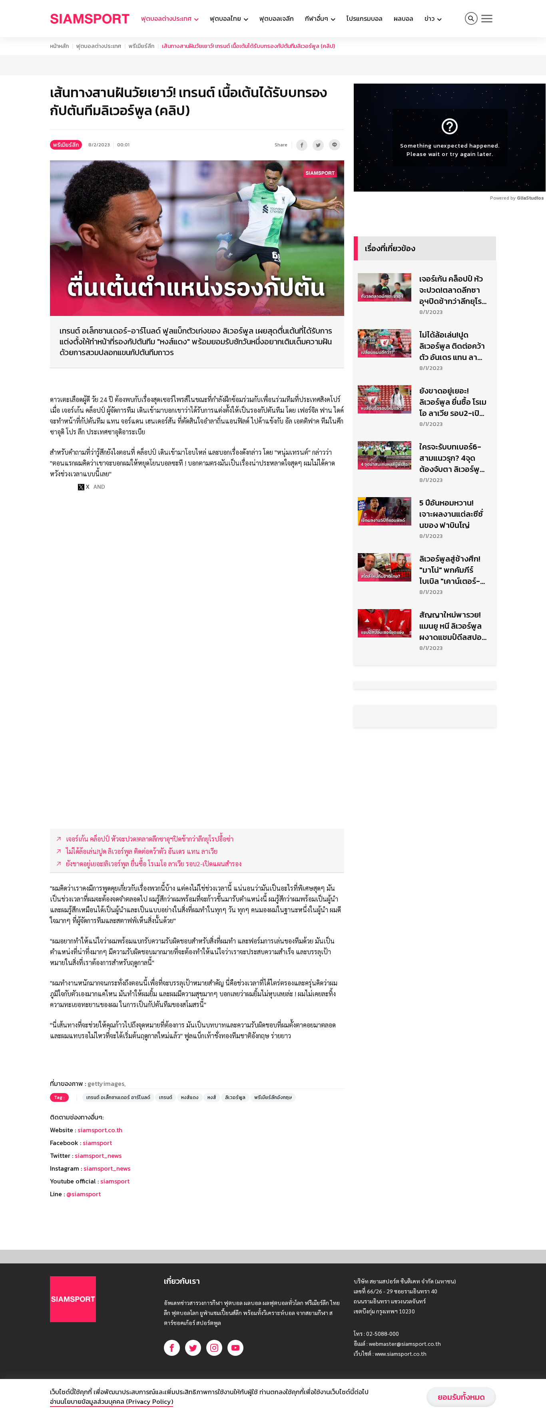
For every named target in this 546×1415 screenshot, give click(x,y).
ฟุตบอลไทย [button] (226, 18)
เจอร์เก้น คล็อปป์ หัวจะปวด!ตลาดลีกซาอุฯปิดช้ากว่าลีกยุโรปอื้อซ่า (452, 290)
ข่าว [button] (430, 18)
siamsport (97, 1142)
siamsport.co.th (100, 1130)
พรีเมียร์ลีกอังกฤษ (273, 1097)
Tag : (59, 1097)
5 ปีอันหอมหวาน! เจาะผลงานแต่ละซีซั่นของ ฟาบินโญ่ (451, 514)
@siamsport (83, 1194)
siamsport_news (98, 1155)
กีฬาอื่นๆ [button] (317, 18)
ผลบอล (403, 18)
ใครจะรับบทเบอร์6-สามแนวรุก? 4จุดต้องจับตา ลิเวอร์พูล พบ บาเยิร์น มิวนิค (451, 458)
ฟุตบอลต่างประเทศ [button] (167, 18)
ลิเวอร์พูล (235, 1097)
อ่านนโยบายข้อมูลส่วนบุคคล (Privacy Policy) (111, 1401)
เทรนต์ (165, 1097)
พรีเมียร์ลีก (141, 46)
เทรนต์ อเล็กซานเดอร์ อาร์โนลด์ (118, 1097)
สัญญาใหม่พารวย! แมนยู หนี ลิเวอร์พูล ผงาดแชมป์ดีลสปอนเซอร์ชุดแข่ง (452, 626)
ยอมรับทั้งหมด (461, 1397)
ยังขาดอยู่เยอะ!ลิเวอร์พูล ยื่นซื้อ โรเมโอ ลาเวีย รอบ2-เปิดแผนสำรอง (452, 402)
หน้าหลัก (59, 46)
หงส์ (211, 1097)
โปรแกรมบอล (365, 18)
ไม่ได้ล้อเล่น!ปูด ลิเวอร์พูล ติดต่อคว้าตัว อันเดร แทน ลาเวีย (452, 346)
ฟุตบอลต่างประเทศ (98, 46)
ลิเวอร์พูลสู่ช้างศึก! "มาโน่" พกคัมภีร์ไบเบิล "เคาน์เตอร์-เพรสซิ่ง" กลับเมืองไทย (450, 570)
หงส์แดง (190, 1097)
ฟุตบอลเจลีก (276, 18)
